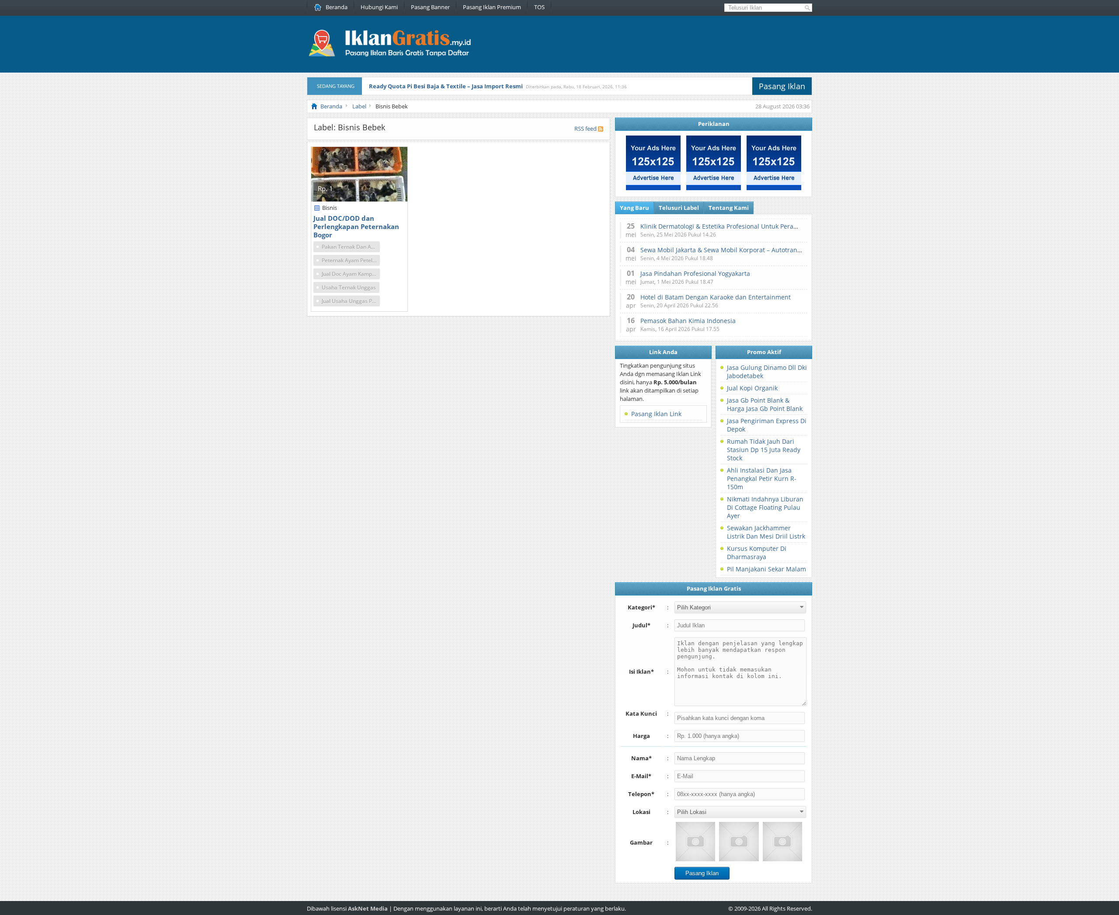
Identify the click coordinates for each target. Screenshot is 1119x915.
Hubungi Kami (379, 7)
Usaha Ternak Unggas (349, 287)
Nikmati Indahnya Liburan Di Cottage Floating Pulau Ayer (765, 507)
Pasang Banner (430, 7)
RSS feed (585, 128)
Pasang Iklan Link (656, 414)
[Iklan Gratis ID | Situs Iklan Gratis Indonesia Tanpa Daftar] (389, 55)
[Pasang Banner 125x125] (653, 188)
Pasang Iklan (782, 86)
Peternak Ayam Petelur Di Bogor (351, 260)
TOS (539, 7)
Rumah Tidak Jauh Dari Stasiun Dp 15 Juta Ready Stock (763, 449)
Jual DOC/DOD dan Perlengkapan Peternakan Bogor (356, 226)
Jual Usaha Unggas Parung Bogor (351, 301)
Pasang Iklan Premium (492, 7)
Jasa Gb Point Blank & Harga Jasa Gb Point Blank (765, 404)
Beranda (337, 7)
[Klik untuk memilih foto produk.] (695, 841)
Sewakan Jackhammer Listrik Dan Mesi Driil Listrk (766, 532)
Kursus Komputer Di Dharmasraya (756, 552)
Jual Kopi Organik (752, 388)
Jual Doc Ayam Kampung (351, 274)
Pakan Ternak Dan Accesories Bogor (351, 246)
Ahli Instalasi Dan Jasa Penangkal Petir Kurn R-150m (761, 478)
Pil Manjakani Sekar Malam (766, 569)
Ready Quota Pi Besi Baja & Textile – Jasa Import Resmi (446, 86)
